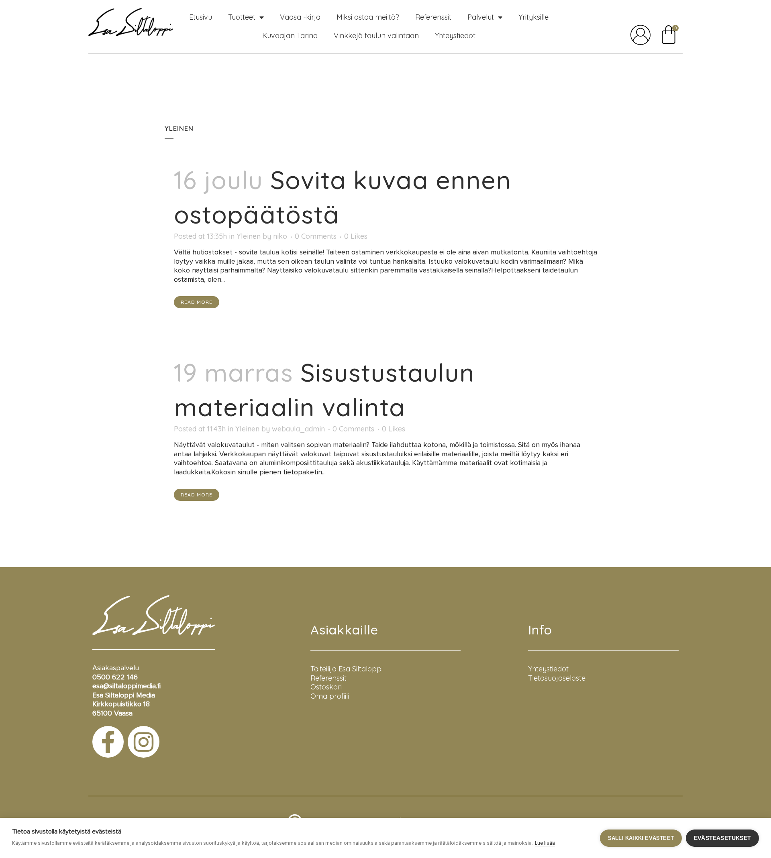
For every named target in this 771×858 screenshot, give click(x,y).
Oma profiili (329, 696)
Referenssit (433, 17)
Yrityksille (533, 17)
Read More (196, 302)
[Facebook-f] (108, 741)
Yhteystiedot (455, 35)
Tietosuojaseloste (556, 678)
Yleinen (249, 236)
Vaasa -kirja (300, 17)
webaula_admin (298, 428)
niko (280, 236)
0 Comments (316, 236)
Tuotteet (241, 17)
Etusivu (200, 17)
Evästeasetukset (722, 838)
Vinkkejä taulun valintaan (376, 35)
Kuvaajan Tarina (290, 35)
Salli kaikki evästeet (641, 838)
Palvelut (480, 17)
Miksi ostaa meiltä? (368, 17)
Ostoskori (326, 686)
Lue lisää (545, 843)
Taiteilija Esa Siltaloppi (346, 668)
